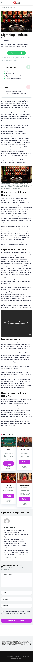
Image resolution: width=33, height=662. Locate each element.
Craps (8, 450)
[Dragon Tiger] (24, 447)
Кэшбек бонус (25, 656)
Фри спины (17, 656)
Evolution (6, 40)
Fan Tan (8, 485)
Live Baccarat (24, 485)
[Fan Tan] (8, 482)
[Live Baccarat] (24, 482)
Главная (3, 7)
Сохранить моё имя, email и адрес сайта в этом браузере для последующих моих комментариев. (15, 614)
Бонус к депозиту (8, 656)
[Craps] (8, 447)
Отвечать (21, 557)
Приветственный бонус (16, 658)
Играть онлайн (16, 53)
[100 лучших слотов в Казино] (16, 2)
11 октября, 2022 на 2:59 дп (10, 557)
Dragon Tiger (24, 450)
